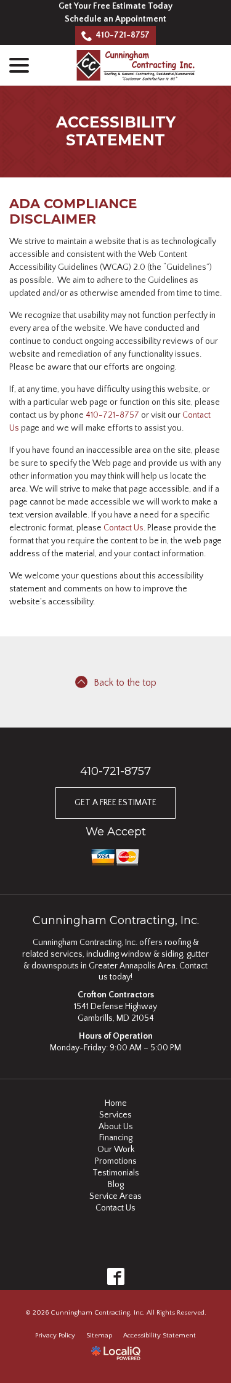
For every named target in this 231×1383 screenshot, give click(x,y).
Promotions (116, 1161)
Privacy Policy (55, 1335)
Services (115, 1115)
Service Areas (115, 1196)
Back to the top (125, 683)
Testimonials (115, 1173)
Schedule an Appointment (115, 19)
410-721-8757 (122, 35)
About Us (116, 1127)
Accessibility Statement (116, 131)
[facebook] (115, 1276)
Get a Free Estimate (115, 803)
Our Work (115, 1149)
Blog (116, 1185)
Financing (115, 1138)
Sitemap (99, 1335)
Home (116, 1103)
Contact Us (123, 528)
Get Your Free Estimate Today (115, 6)
